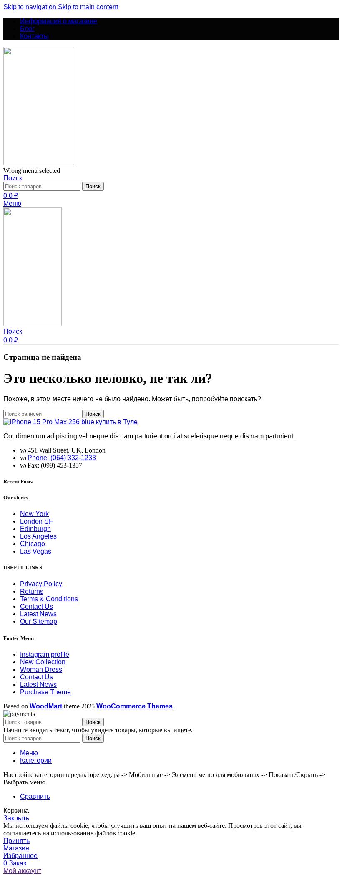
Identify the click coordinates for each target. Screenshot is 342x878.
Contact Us (36, 606)
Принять (16, 840)
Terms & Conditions (49, 598)
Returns (31, 591)
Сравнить (35, 796)
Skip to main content (88, 6)
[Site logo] (38, 163)
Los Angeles (38, 536)
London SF (36, 521)
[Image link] (70, 421)
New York (34, 513)
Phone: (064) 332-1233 (62, 457)
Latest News (38, 613)
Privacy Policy (41, 583)
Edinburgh (35, 528)
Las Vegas (35, 551)
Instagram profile (44, 654)
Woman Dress (41, 669)
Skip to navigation (30, 6)
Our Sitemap (38, 621)
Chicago (32, 543)
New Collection (42, 661)
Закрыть (16, 818)
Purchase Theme (45, 692)
